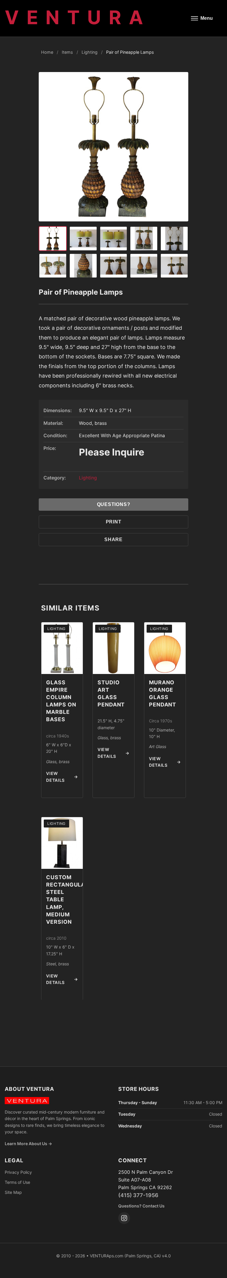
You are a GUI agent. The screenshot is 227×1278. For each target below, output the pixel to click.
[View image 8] (83, 265)
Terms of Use (17, 1182)
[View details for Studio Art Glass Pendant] (113, 648)
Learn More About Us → (28, 1143)
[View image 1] (53, 238)
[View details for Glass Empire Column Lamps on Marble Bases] (62, 648)
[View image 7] (53, 265)
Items (67, 52)
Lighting (90, 52)
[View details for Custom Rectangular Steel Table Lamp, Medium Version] (62, 843)
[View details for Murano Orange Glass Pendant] (165, 648)
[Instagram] (124, 1218)
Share (113, 539)
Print (113, 521)
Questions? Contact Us (141, 1205)
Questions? (113, 504)
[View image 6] (174, 238)
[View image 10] (144, 265)
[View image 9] (114, 265)
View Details (62, 776)
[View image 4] (114, 238)
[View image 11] (174, 265)
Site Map (13, 1192)
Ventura (77, 17)
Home (47, 52)
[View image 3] (83, 238)
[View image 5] (144, 238)
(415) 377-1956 (138, 1195)
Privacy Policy (18, 1172)
